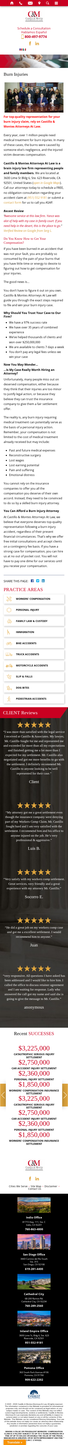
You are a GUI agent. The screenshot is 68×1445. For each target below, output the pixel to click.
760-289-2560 (34, 1306)
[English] (20, 49)
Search (47, 3)
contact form (12, 202)
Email (30, 3)
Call (21, 3)
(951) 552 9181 (37, 198)
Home (12, 3)
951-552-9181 (34, 1342)
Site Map (36, 1186)
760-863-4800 (34, 1229)
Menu (56, 3)
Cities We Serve (18, 1186)
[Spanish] (24, 49)
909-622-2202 (34, 1379)
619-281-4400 (34, 1269)
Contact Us (34, 1188)
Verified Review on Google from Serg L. (28, 231)
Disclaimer (50, 1186)
